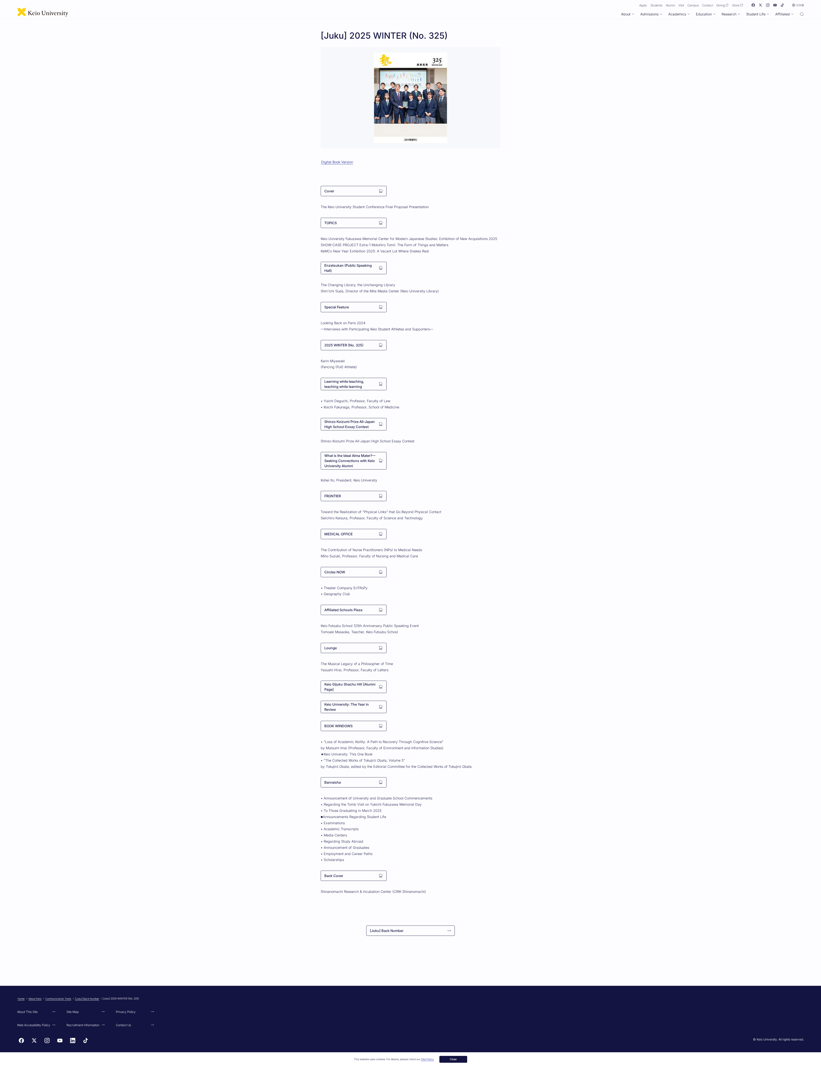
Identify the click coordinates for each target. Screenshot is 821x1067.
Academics (677, 14)
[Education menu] (714, 14)
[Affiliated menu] (792, 14)
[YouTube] (775, 5)
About (626, 14)
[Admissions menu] (661, 14)
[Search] (802, 14)
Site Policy (427, 1059)
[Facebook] (753, 5)
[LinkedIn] (73, 1040)
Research (729, 14)
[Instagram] (767, 5)
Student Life (755, 14)
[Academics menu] (688, 14)
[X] (760, 5)
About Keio (34, 998)
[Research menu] (738, 14)
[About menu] (633, 14)
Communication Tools (58, 998)
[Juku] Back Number (87, 998)
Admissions (649, 14)
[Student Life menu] (768, 14)
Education (704, 14)
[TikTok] (782, 5)
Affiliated (782, 14)
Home (21, 998)
